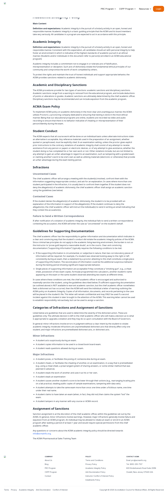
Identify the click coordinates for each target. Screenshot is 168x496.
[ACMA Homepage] (19, 9)
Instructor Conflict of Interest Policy (99, 476)
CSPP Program (126, 9)
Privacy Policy (91, 464)
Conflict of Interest (60, 490)
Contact (48, 476)
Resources (144, 9)
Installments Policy (92, 480)
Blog (46, 464)
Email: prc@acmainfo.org (136, 460)
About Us (48, 460)
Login (158, 9)
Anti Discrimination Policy (95, 472)
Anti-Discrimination (43, 490)
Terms (6, 490)
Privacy (14, 490)
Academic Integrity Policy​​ (95, 468)
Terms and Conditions (94, 460)
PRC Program (107, 9)
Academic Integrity (26, 490)
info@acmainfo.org (42, 433)
